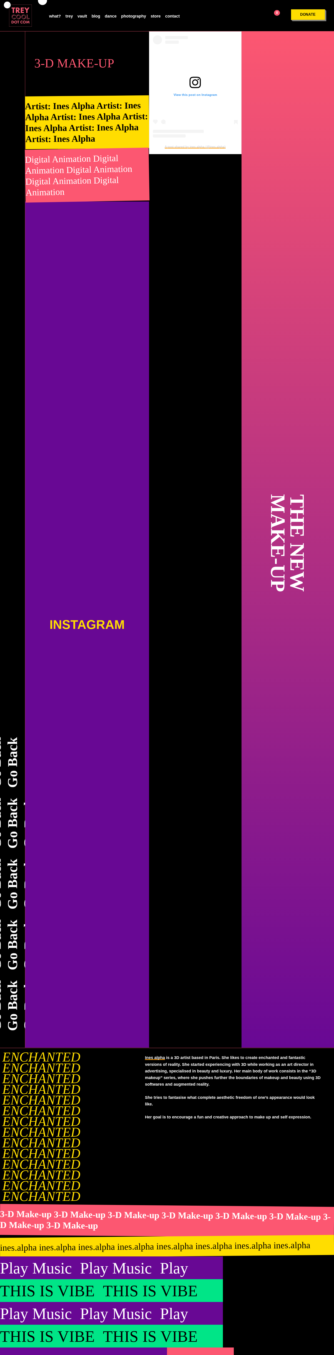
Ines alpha (155, 1057)
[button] (308, 14)
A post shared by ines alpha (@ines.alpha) (195, 146)
